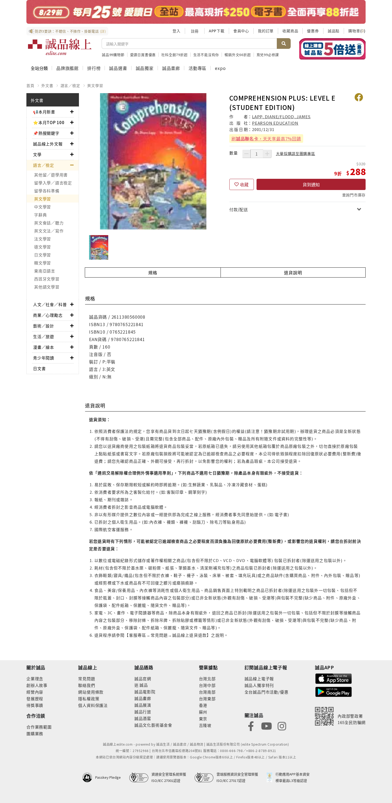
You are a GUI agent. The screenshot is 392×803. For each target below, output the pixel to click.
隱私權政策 (88, 698)
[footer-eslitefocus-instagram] (281, 726)
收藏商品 (290, 30)
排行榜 (94, 68)
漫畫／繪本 (43, 347)
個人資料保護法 (93, 705)
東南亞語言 (44, 271)
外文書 (47, 85)
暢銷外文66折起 (238, 54)
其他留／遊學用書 (51, 174)
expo (220, 68)
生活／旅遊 (43, 336)
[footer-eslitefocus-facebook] (251, 726)
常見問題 (86, 678)
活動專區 (197, 68)
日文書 (39, 368)
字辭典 (40, 214)
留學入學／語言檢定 (53, 182)
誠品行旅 (142, 711)
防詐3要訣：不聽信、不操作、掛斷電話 (70, 31)
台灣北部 (207, 678)
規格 (152, 272)
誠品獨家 (145, 68)
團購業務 (34, 733)
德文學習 (42, 247)
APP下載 (217, 30)
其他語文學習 (46, 287)
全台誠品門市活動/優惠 (267, 692)
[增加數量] (267, 153)
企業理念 (34, 678)
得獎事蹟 (34, 705)
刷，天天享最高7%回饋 (266, 138)
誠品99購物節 (113, 54)
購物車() (357, 30)
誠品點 (333, 30)
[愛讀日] (196, 12)
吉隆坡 (205, 725)
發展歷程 (34, 698)
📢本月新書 (44, 111)
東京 (203, 718)
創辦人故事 (36, 685)
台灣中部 (207, 685)
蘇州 (203, 712)
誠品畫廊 (171, 68)
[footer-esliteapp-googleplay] (333, 691)
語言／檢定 (70, 85)
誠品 (143, 685)
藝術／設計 (43, 326)
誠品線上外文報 (48, 144)
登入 (177, 30)
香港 (203, 705)
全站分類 (39, 68)
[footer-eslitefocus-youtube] (266, 726)
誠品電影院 (144, 691)
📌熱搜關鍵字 (46, 133)
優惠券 (313, 30)
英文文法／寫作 (48, 231)
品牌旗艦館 (67, 68)
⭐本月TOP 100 (49, 122)
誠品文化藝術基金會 (153, 725)
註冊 (194, 31)
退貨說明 (293, 272)
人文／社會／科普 (50, 304)
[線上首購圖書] (332, 49)
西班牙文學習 (46, 279)
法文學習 (42, 239)
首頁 (30, 85)
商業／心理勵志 (48, 315)
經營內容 (34, 692)
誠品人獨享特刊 (259, 685)
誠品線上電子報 (259, 678)
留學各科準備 (46, 190)
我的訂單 (266, 30)
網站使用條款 (90, 692)
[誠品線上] (59, 47)
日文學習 (42, 255)
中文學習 (42, 206)
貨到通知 (311, 184)
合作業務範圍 (39, 727)
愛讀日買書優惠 (143, 54)
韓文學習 (42, 263)
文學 (37, 154)
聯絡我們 (86, 685)
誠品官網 (142, 678)
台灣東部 (207, 698)
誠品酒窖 (142, 718)
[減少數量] (246, 153)
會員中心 (241, 30)
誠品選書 (118, 68)
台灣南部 (207, 692)
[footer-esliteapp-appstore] (333, 678)
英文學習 (95, 85)
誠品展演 (142, 705)
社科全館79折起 (174, 54)
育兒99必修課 (268, 54)
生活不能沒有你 (206, 54)
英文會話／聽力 (48, 223)
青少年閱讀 (43, 358)
